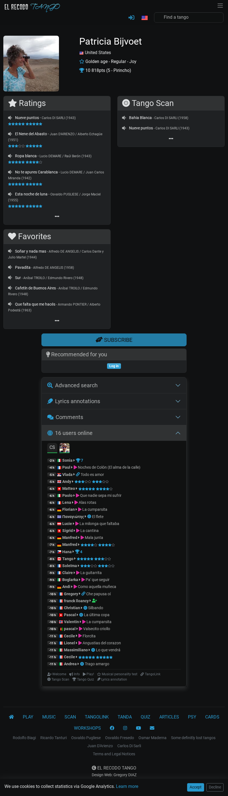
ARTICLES (169, 717)
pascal (70, 628)
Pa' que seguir (97, 579)
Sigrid (67, 530)
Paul (66, 467)
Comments (69, 417)
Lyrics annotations (77, 401)
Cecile (69, 636)
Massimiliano (76, 650)
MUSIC (49, 717)
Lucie (67, 523)
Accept (196, 787)
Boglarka (70, 579)
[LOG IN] (131, 17)
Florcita (89, 636)
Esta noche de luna (31, 194)
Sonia (67, 460)
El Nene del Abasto (31, 134)
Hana (67, 552)
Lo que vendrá (108, 650)
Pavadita (23, 267)
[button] (144, 18)
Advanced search (76, 385)
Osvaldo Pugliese (86, 737)
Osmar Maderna (152, 737)
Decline (215, 787)
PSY (192, 717)
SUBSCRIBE (117, 340)
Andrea (70, 664)
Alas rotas (87, 502)
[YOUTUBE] (138, 728)
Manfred (69, 537)
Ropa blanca (26, 156)
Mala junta (93, 537)
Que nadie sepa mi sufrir (100, 495)
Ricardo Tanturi (53, 737)
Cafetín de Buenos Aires (35, 288)
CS (52, 447)
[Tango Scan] (89, 516)
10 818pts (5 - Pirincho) (107, 70)
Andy (66, 481)
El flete (97, 516)
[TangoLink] (78, 474)
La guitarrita (91, 572)
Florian (68, 509)
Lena (66, 502)
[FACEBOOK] (112, 728)
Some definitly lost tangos (193, 737)
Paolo (67, 495)
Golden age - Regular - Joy (110, 61)
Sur (18, 277)
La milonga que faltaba (99, 523)
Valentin (71, 622)
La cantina (89, 530)
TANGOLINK (97, 717)
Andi (66, 586)
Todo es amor (92, 474)
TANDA (125, 717)
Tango (68, 559)
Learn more (127, 786)
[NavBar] (220, 5)
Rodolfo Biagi (24, 737)
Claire (67, 572)
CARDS (212, 717)
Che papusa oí (98, 594)
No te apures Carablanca (36, 172)
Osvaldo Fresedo (119, 737)
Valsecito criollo (96, 628)
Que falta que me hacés (35, 304)
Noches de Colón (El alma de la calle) (108, 467)
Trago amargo (97, 664)
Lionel (70, 643)
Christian (72, 608)
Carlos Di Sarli (129, 746)
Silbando (95, 608)
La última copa (97, 615)
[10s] (10, 117)
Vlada (67, 474)
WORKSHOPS (87, 728)
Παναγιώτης (73, 516)
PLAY (28, 717)
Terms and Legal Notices (114, 754)
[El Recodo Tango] (11, 717)
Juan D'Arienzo (100, 746)
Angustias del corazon (101, 643)
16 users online (74, 433)
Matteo (68, 488)
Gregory (71, 594)
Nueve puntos (27, 117)
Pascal (70, 615)
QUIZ (145, 717)
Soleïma (69, 565)
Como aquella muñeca (96, 586)
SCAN (70, 717)
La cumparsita (94, 509)
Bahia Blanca (140, 117)
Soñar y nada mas (30, 251)
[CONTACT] (152, 728)
